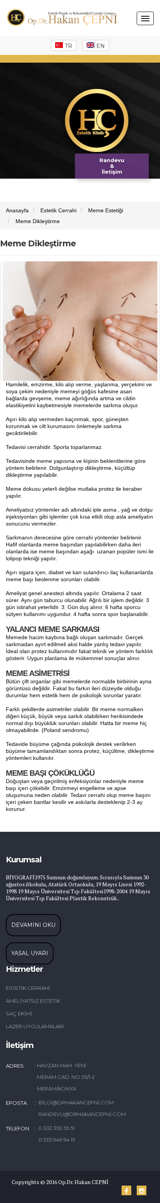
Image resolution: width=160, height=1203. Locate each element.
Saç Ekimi (19, 1013)
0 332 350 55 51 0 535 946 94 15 (56, 1134)
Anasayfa (17, 210)
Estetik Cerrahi (58, 210)
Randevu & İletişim (111, 166)
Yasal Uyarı (29, 953)
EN (100, 46)
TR (68, 46)
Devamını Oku (33, 924)
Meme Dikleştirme (38, 221)
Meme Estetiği (105, 210)
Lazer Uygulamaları (35, 1026)
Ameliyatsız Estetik (33, 1001)
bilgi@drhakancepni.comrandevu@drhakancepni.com (72, 1108)
